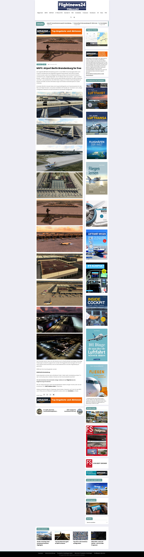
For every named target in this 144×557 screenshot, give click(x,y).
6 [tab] (97, 47)
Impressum (40, 553)
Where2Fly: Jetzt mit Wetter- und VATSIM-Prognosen (97, 543)
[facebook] (44, 395)
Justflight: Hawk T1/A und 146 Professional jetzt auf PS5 (74, 23)
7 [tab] (98, 47)
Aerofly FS (67, 13)
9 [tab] (101, 47)
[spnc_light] (74, 17)
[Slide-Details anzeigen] (96, 417)
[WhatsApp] (50, 395)
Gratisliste (78, 13)
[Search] (71, 17)
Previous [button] (87, 46)
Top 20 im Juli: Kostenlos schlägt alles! (80, 542)
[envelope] (53, 395)
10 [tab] (102, 47)
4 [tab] (94, 47)
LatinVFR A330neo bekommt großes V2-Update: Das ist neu (103, 23)
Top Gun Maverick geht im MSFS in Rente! (62, 542)
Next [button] (106, 46)
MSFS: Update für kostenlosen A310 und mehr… (70, 410)
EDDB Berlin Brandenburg (43, 372)
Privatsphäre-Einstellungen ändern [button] (65, 553)
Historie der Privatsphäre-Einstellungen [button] (83, 553)
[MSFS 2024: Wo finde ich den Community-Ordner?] (103, 39)
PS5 (106, 13)
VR (98, 13)
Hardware (92, 13)
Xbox (101, 13)
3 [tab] (93, 47)
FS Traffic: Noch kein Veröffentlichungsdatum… (50, 410)
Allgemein (40, 13)
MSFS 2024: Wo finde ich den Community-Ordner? (102, 44)
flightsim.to (70, 380)
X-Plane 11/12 (59, 13)
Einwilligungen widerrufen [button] (99, 553)
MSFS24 (51, 13)
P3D (72, 13)
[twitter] (47, 395)
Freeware (85, 13)
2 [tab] (92, 47)
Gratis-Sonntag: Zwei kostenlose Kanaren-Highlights (43, 543)
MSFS (46, 13)
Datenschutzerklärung (50, 553)
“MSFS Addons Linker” (50, 386)
